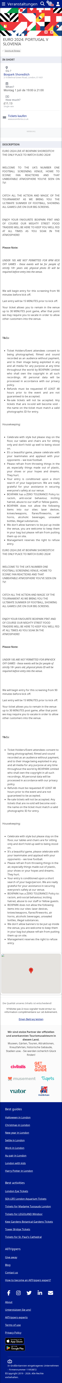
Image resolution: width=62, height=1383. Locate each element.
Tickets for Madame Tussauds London (28, 1206)
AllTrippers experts (16, 1317)
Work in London (14, 1148)
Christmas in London (17, 1125)
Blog (7, 1265)
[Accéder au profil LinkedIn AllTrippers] (41, 1294)
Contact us (11, 1272)
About (8, 1302)
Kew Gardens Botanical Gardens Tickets (29, 1221)
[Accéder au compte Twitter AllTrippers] (30, 1294)
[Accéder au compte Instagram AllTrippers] (19, 1294)
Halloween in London (18, 1117)
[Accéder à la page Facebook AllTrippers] (9, 1294)
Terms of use (13, 1325)
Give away (11, 1257)
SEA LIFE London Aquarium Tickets (25, 1199)
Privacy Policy (13, 1332)
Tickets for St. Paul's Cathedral (23, 1237)
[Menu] (3, 3)
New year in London (17, 1132)
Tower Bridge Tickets (17, 1229)
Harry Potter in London (19, 1171)
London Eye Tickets (16, 1191)
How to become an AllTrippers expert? (28, 1280)
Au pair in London (15, 1155)
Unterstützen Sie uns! (18, 1309)
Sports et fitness (12, 50)
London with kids (15, 1163)
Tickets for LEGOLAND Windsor (24, 1214)
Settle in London (15, 1140)
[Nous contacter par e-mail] (51, 1294)
